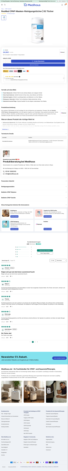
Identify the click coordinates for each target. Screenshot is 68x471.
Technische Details (7, 133)
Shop (2, 8)
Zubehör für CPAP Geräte (50, 210)
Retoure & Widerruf (5, 418)
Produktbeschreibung (8, 107)
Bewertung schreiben (45, 250)
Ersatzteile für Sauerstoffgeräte (53, 418)
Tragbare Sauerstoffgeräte (52, 416)
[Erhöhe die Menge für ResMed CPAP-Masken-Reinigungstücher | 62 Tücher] (9, 61)
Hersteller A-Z (4, 449)
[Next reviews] (64, 78)
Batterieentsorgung (50, 442)
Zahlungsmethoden (5, 421)
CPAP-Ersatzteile (27, 425)
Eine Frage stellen (45, 253)
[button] (34, 78)
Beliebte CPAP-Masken (8, 192)
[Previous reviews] (4, 78)
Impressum (48, 449)
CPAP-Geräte (26, 415)
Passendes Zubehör (7, 181)
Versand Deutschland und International (9, 416)
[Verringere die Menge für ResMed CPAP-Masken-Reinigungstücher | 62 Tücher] (4, 61)
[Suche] (4, 4)
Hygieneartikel (49, 439)
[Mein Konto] (62, 4)
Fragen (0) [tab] (12, 260)
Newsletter (26, 447)
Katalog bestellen (5, 426)
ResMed (46, 221)
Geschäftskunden (5, 444)
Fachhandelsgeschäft (6, 442)
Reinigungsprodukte (7, 186)
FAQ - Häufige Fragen (6, 413)
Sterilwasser (26, 428)
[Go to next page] (38, 342)
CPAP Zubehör (8, 8)
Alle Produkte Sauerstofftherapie (53, 426)
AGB (47, 444)
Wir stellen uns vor (5, 439)
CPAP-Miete (26, 430)
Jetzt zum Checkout (34, 64)
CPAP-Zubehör (27, 423)
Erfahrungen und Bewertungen (30, 444)
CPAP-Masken (27, 420)
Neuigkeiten (4, 452)
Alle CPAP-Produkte (28, 433)
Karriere (3, 455)
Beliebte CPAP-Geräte (8, 197)
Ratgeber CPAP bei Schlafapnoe (31, 439)
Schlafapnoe (13, 210)
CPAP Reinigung (14, 221)
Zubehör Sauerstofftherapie (52, 421)
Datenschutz (48, 447)
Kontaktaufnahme (5, 424)
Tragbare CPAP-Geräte (29, 417)
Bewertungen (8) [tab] (5, 260)
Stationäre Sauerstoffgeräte (52, 413)
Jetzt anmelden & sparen (59, 358)
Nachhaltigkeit (4, 447)
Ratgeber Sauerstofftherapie (30, 442)
